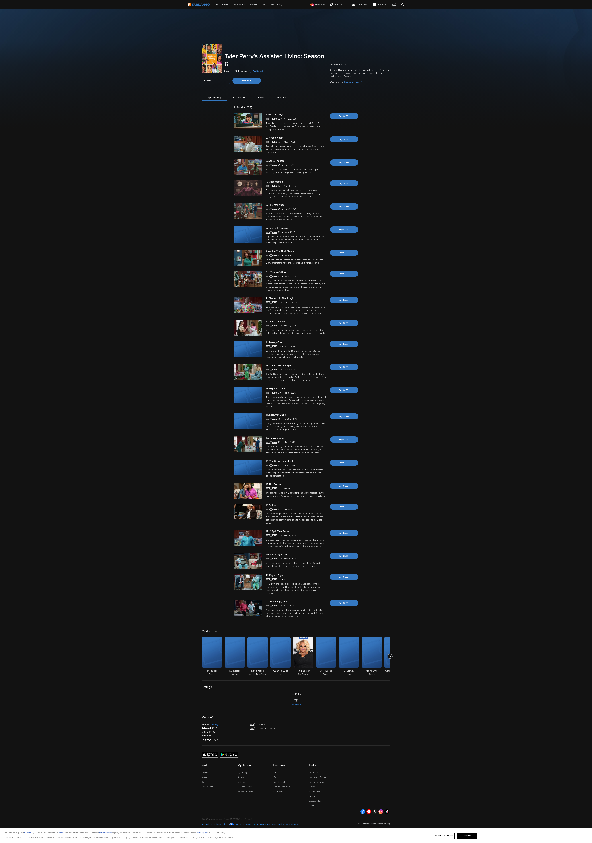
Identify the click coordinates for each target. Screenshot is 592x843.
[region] (296, 835)
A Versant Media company (380, 824)
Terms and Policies (275, 824)
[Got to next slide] (390, 656)
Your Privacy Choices (244, 824)
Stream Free (207, 786)
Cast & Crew (239, 97)
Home (205, 772)
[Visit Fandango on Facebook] (363, 811)
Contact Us (314, 791)
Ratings (261, 97)
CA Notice (260, 824)
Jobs (311, 805)
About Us (313, 772)
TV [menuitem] (264, 4)
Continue (467, 836)
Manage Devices (245, 786)
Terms (61, 833)
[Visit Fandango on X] (375, 811)
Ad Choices (207, 824)
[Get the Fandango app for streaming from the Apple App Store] (210, 754)
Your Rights (202, 833)
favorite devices (352, 82)
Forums (312, 786)
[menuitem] (360, 4)
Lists (275, 772)
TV (203, 782)
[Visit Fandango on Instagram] (381, 811)
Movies (205, 777)
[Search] (403, 4)
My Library (242, 772)
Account (242, 777)
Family (276, 777)
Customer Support (317, 782)
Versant (27, 833)
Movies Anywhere (281, 786)
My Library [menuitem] (276, 4)
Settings (241, 782)
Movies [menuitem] (254, 4)
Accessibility (315, 801)
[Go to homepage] (198, 4)
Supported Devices (318, 777)
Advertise (313, 796)
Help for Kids (292, 824)
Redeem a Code (245, 791)
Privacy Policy (220, 824)
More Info (281, 97)
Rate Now (296, 704)
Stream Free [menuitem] (222, 4)
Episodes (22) (214, 97)
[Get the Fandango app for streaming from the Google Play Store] (228, 754)
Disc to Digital (279, 782)
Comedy (214, 724)
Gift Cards (278, 791)
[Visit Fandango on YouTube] (369, 811)
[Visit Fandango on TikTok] (387, 811)
